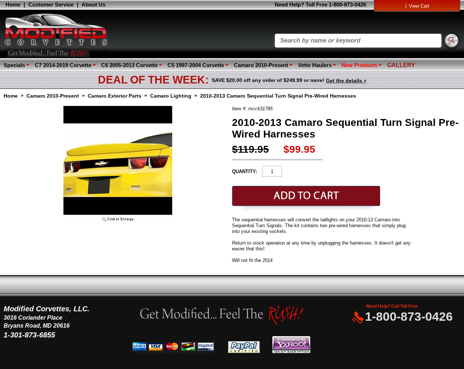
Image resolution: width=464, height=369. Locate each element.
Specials (14, 65)
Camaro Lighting (170, 96)
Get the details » (346, 80)
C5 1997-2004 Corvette (195, 65)
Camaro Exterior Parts (114, 96)
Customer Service (51, 4)
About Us (93, 4)
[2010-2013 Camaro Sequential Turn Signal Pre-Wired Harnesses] (117, 222)
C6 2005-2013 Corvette (129, 65)
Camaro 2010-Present (261, 65)
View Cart (419, 6)
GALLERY (401, 65)
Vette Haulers (315, 65)
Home (12, 4)
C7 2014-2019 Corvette (63, 65)
